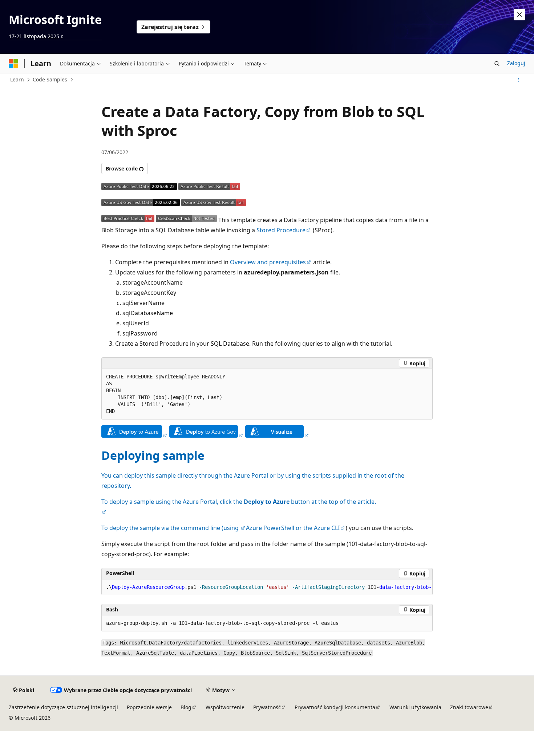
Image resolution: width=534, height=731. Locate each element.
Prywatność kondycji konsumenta (335, 707)
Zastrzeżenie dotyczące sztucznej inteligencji (63, 707)
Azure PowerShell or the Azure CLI (293, 528)
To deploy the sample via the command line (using (170, 528)
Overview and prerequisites (268, 262)
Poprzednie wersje (149, 707)
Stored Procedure (281, 230)
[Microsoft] (13, 63)
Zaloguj (516, 63)
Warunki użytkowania (415, 707)
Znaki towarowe (469, 707)
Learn (17, 79)
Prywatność (267, 707)
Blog (186, 707)
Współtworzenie (225, 707)
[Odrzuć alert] (519, 14)
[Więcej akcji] (519, 80)
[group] (267, 587)
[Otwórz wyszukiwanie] (497, 63)
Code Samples (50, 79)
